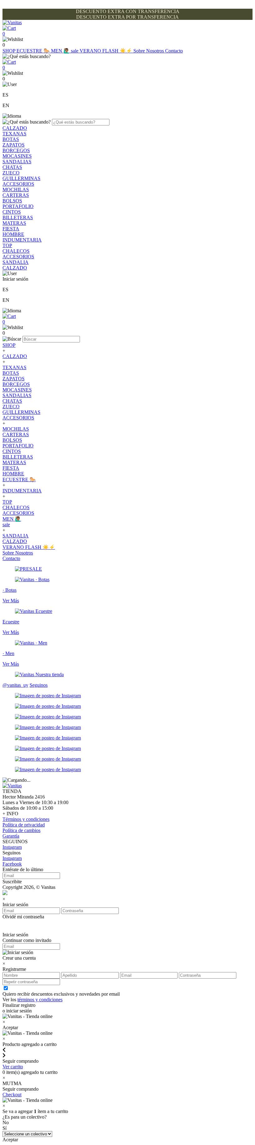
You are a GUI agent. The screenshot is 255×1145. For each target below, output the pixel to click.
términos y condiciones (40, 999)
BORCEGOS (16, 150)
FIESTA (10, 228)
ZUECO (11, 172)
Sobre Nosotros (149, 50)
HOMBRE (13, 234)
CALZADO (14, 128)
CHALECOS (16, 251)
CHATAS (12, 167)
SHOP (9, 50)
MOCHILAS (15, 189)
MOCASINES (17, 156)
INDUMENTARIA (22, 239)
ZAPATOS (13, 144)
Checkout (11, 1094)
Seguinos (39, 685)
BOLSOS (12, 200)
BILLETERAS (17, 217)
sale (75, 50)
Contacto (174, 50)
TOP (7, 245)
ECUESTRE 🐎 (33, 50)
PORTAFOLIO (18, 206)
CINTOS (11, 212)
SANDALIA (15, 262)
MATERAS (14, 223)
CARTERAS (15, 195)
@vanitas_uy (15, 685)
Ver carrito (12, 1066)
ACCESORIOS (18, 184)
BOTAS (10, 139)
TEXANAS (14, 133)
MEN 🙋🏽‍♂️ (61, 50)
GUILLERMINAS (21, 178)
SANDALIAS (16, 161)
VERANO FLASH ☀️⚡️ (106, 50)
